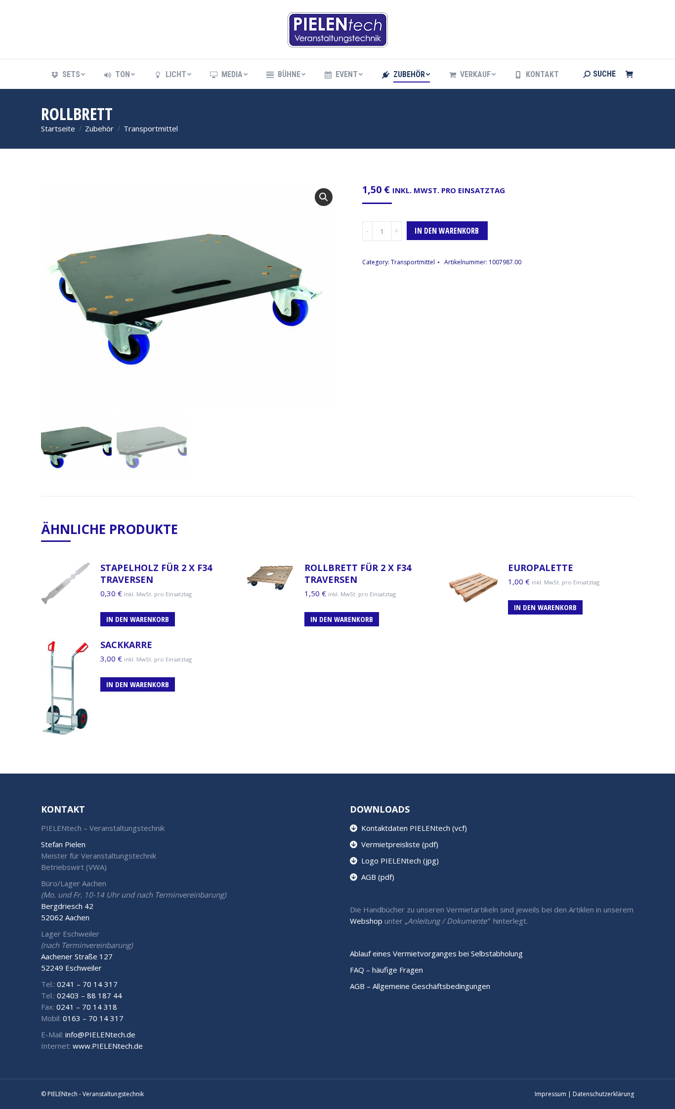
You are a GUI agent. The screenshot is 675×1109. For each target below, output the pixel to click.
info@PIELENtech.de (100, 1034)
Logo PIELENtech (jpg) (398, 860)
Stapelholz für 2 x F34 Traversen (156, 573)
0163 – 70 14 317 (93, 1018)
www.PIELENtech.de (108, 1046)
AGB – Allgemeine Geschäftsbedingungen (420, 986)
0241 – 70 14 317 (87, 984)
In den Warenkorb (447, 230)
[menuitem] (67, 75)
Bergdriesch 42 (67, 906)
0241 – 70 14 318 (86, 1007)
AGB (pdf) (375, 877)
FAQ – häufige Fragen (386, 970)
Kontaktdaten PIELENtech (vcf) (412, 828)
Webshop (366, 921)
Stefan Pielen (63, 844)
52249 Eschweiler (71, 968)
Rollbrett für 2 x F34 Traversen (357, 573)
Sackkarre (126, 645)
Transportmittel (413, 262)
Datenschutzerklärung (603, 1094)
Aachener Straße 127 (77, 956)
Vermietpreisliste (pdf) (397, 844)
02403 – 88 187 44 (89, 995)
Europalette (540, 568)
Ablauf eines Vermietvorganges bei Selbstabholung (436, 953)
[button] (324, 197)
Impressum (550, 1094)
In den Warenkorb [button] (137, 619)
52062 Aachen (65, 917)
